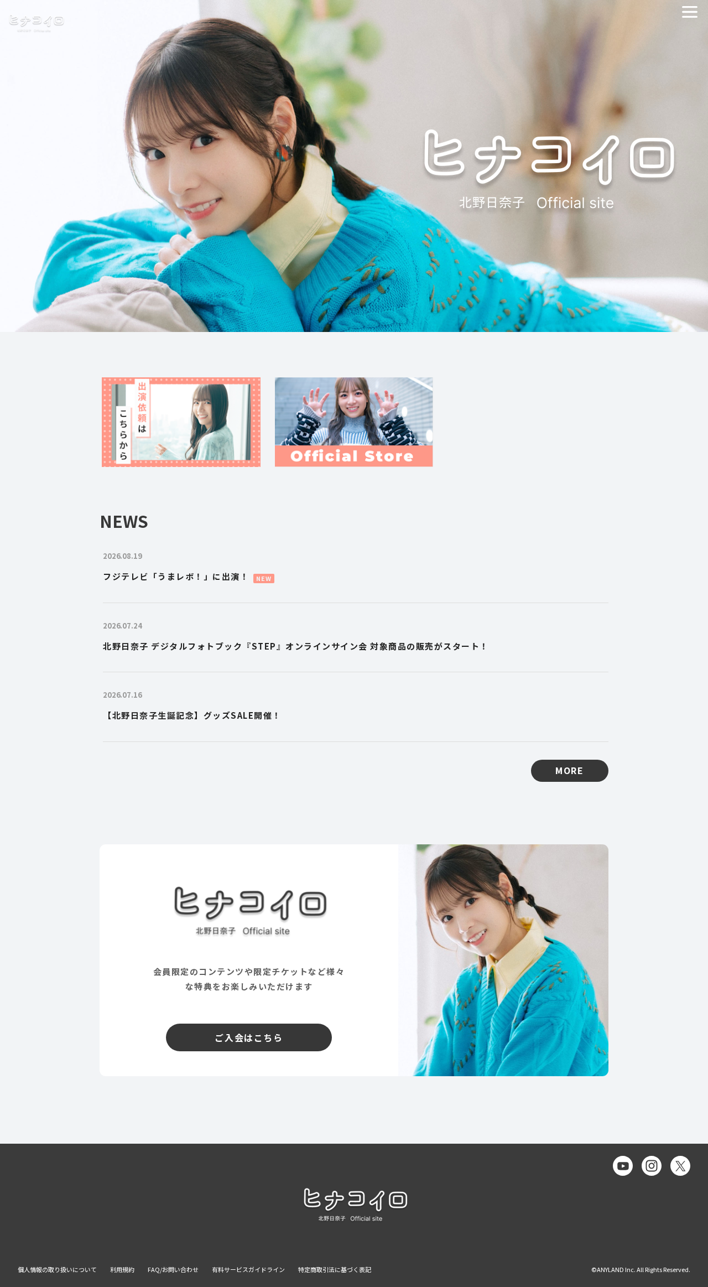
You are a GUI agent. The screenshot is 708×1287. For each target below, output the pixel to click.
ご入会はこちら (249, 1037)
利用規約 (122, 1269)
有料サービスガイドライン (248, 1269)
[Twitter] (680, 1166)
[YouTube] (623, 1166)
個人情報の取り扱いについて (57, 1269)
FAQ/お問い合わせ (173, 1269)
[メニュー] (689, 12)
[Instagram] (652, 1166)
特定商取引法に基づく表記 (334, 1269)
